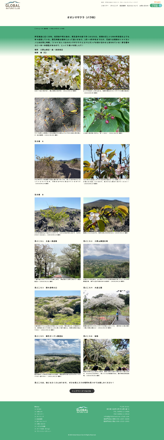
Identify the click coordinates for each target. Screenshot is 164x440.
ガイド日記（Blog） (43, 429)
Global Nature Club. (78, 435)
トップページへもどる (81, 391)
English (158, 2)
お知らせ (39, 411)
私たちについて (132, 6)
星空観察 (123, 6)
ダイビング (114, 6)
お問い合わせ (144, 6)
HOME (39, 409)
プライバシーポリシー (43, 431)
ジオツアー (105, 6)
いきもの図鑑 (40, 426)
